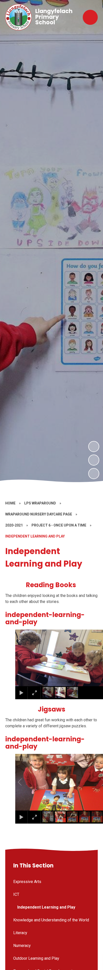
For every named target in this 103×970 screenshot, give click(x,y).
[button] (25, 657)
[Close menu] (90, 17)
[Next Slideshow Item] (93, 446)
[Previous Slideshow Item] (93, 460)
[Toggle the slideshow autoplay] (93, 473)
